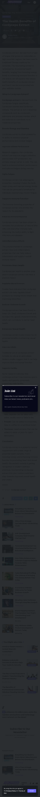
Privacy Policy (11, 791)
